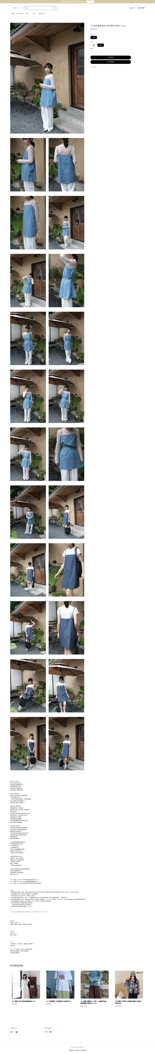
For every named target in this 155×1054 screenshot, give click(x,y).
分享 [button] (94, 67)
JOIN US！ (90, 2)
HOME (12, 13)
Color (92, 41)
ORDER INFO (41, 13)
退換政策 (83, 1050)
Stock (92, 34)
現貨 (93, 37)
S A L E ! (34, 13)
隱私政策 (77, 1050)
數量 (92, 49)
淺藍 (93, 45)
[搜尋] (55, 8)
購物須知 (71, 1050)
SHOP (27, 13)
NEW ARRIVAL (20, 13)
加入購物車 (110, 62)
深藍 (100, 45)
